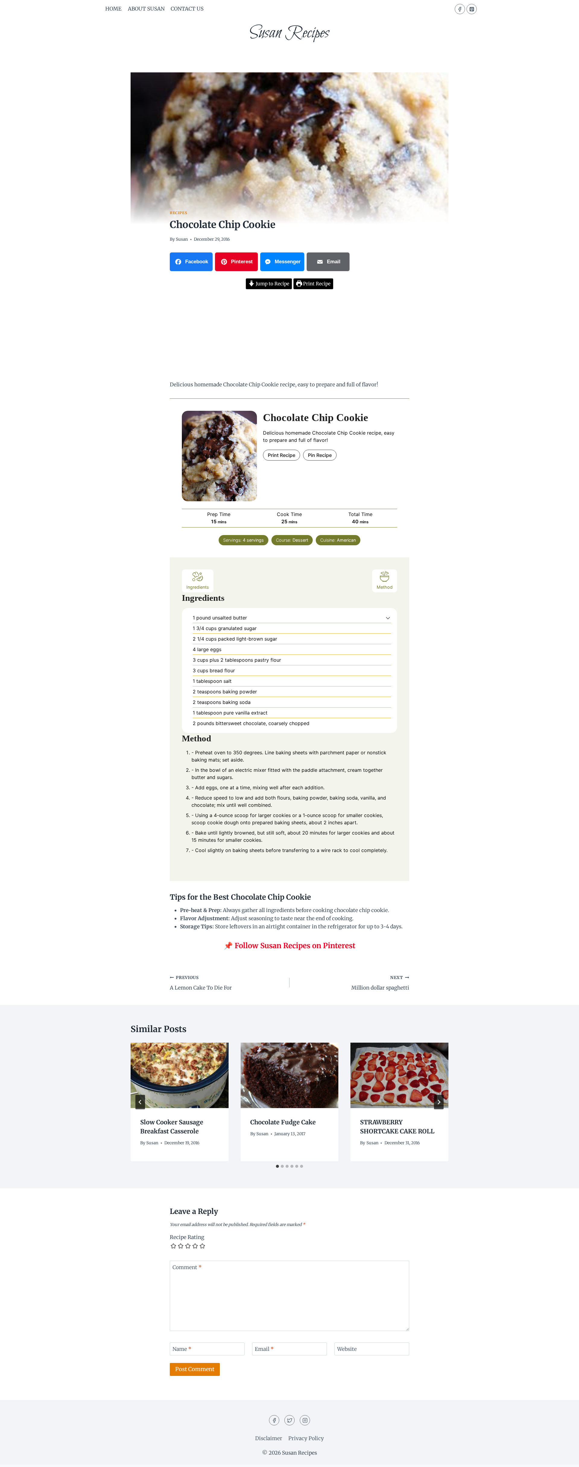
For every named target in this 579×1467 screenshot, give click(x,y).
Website (347, 1349)
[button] (388, 618)
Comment (187, 1267)
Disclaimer (268, 1438)
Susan (182, 239)
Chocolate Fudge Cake (283, 1122)
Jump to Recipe (272, 284)
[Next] (439, 1102)
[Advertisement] (289, 336)
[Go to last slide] (140, 1102)
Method (385, 587)
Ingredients (197, 587)
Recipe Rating (187, 1237)
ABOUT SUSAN (146, 8)
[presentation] (180, 1075)
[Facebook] (460, 9)
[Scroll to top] (564, 1458)
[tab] (277, 1166)
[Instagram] (305, 1420)
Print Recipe (316, 284)
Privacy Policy (306, 1438)
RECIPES (178, 213)
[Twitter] (289, 1420)
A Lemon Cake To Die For (201, 983)
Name (181, 1349)
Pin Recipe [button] (320, 455)
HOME (113, 8)
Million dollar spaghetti (380, 983)
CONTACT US (187, 8)
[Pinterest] (472, 9)
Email (264, 1349)
